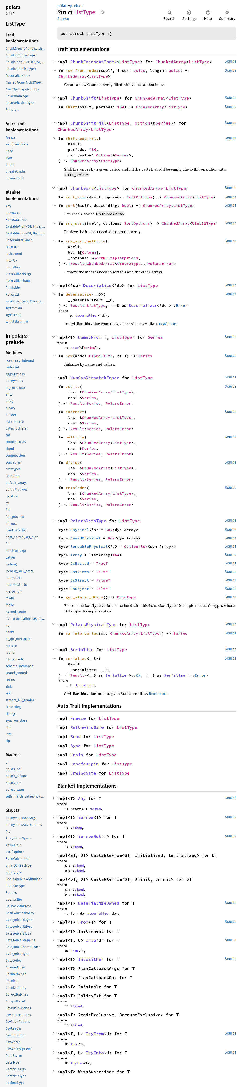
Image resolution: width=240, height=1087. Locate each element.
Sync (75, 745)
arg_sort (75, 223)
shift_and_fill (82, 138)
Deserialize (97, 285)
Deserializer (143, 305)
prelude (77, 6)
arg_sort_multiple (85, 241)
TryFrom (95, 1033)
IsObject (79, 588)
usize (139, 70)
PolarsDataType (88, 520)
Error (182, 305)
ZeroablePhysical (89, 546)
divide (73, 462)
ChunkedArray (170, 61)
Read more (168, 323)
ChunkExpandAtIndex (93, 61)
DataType (126, 597)
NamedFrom (89, 337)
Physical (79, 529)
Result (77, 263)
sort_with (76, 197)
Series (163, 123)
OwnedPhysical (85, 538)
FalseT (103, 571)
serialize (76, 658)
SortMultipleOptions (116, 258)
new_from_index (82, 70)
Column (89, 252)
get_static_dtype (84, 597)
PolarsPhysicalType (93, 624)
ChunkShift (83, 98)
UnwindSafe (83, 773)
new (69, 355)
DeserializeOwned (98, 903)
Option (142, 123)
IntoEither (91, 959)
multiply (75, 437)
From (83, 922)
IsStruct (79, 580)
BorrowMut (89, 836)
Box (108, 529)
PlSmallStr (100, 355)
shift (71, 106)
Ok (138, 675)
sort (70, 205)
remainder (76, 487)
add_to (73, 386)
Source (63, 18)
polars (62, 6)
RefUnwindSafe (87, 727)
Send (75, 736)
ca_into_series (82, 633)
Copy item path (103, 12)
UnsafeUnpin (84, 764)
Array (76, 555)
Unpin (76, 754)
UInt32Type (204, 223)
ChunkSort (82, 188)
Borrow (86, 817)
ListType (129, 61)
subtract (75, 411)
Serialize (82, 649)
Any (82, 798)
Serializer (117, 675)
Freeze (78, 718)
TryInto (95, 1052)
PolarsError (160, 263)
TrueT (102, 563)
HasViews (79, 571)
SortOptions (139, 197)
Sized (96, 809)
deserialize (78, 294)
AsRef (75, 347)
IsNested (79, 563)
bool (126, 205)
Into (91, 940)
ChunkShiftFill (88, 123)
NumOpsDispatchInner (94, 377)
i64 (120, 106)
